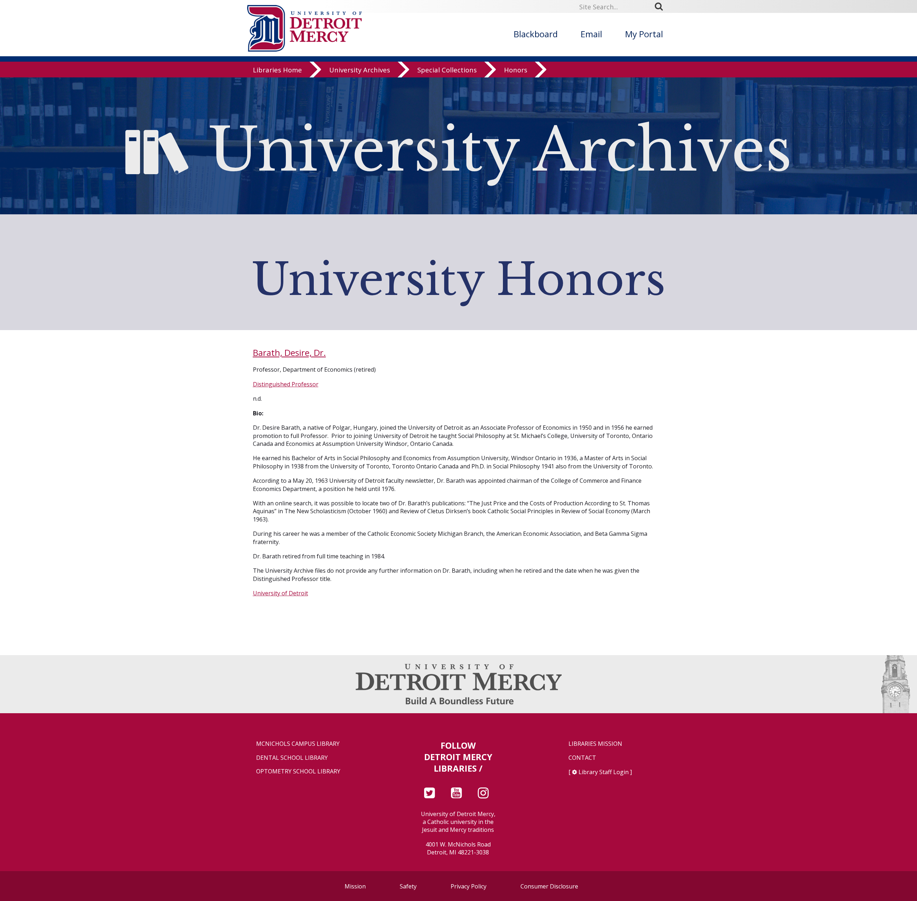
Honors (515, 69)
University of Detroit (280, 593)
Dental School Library (292, 757)
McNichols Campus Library (298, 743)
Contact (582, 757)
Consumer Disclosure (549, 886)
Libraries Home (277, 69)
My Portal (644, 34)
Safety (408, 886)
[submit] (661, 6)
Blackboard (536, 34)
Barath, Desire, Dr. (289, 352)
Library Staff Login (603, 772)
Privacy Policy (468, 886)
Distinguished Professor (285, 384)
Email (591, 34)
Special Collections (447, 69)
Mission (355, 886)
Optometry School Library (298, 771)
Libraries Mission (595, 743)
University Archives (359, 69)
